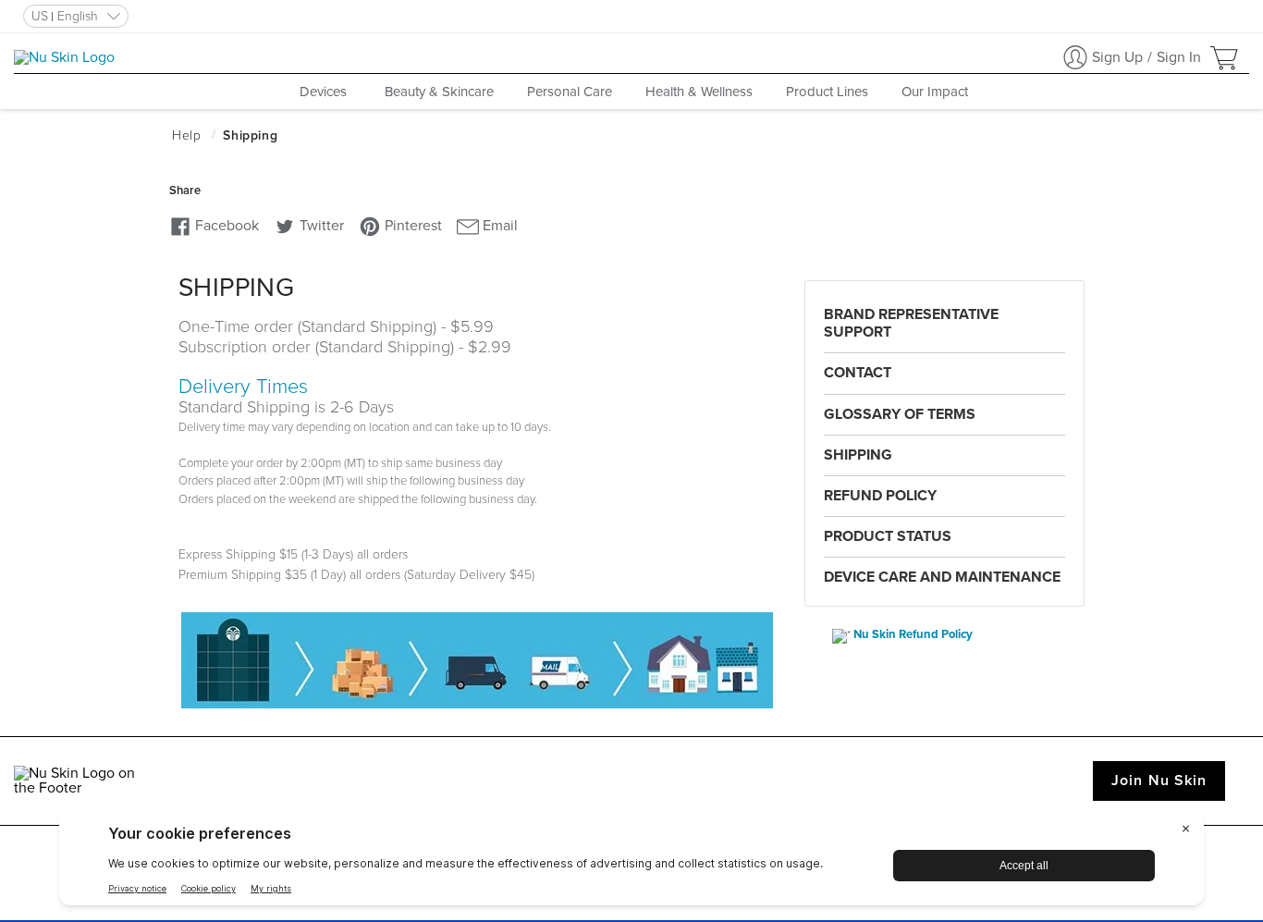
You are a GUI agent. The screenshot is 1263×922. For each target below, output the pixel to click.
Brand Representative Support (911, 323)
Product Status (887, 536)
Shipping (858, 455)
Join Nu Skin (1159, 780)
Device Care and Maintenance (942, 577)
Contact (857, 372)
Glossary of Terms (899, 414)
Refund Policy (880, 495)
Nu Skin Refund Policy (913, 635)
